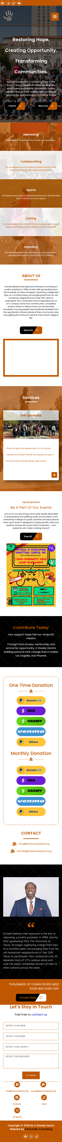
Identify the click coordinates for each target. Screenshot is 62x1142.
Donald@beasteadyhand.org (34, 851)
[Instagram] (17, 1110)
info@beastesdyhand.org (17, 1091)
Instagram (17, 1117)
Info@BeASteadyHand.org (34, 843)
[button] (9, 575)
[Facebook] (2, 3)
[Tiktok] (13, 3)
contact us (39, 1014)
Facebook (17, 1104)
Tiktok (44, 1104)
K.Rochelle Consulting (38, 1129)
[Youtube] (19, 3)
